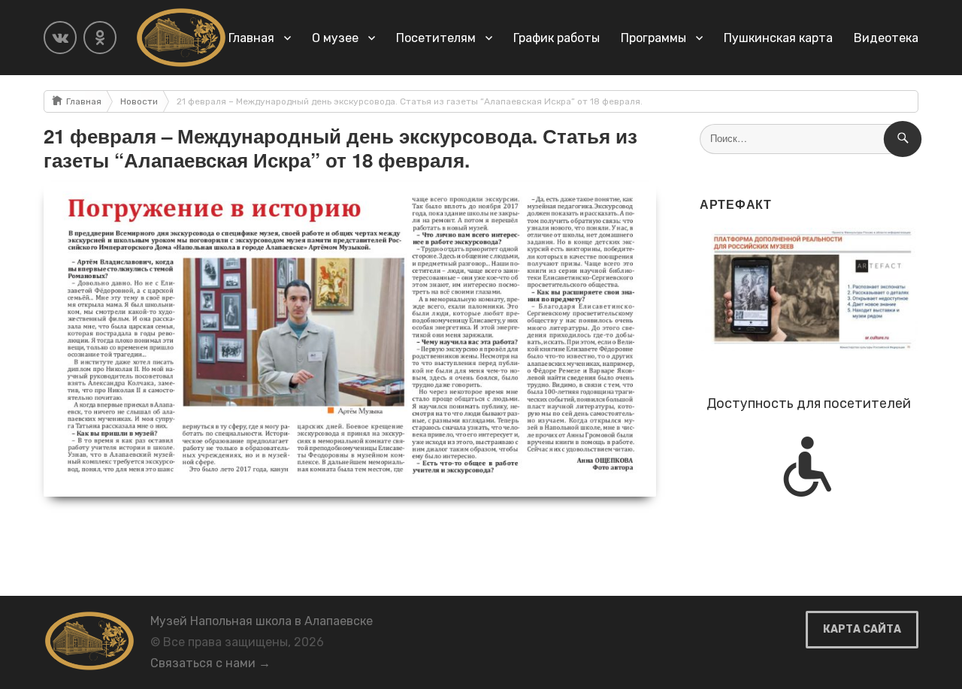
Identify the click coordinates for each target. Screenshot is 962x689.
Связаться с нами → (210, 663)
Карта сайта (862, 629)
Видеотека (886, 38)
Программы (653, 38)
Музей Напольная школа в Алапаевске (261, 621)
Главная (251, 38)
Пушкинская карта (778, 38)
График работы (556, 38)
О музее (335, 38)
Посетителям (436, 38)
